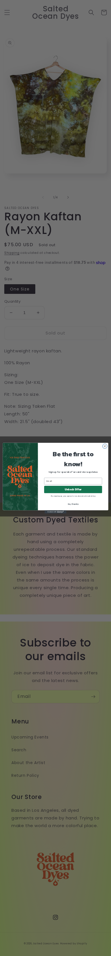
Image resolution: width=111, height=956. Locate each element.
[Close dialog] (104, 446)
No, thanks (73, 503)
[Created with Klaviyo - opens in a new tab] (55, 511)
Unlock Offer (73, 489)
